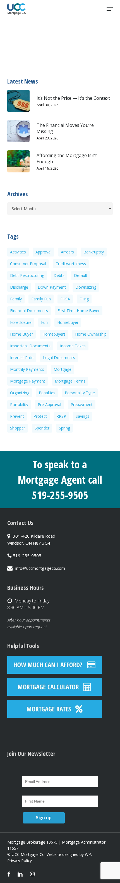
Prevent (17, 416)
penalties (47, 392)
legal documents (59, 357)
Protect (40, 416)
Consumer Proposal (28, 263)
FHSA (65, 299)
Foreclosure (21, 322)
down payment (52, 287)
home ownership (91, 334)
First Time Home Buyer (78, 310)
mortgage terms (70, 381)
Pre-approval (49, 404)
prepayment (82, 404)
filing (84, 299)
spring (64, 428)
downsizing (85, 287)
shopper (17, 428)
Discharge (19, 287)
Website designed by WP (69, 854)
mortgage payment (27, 381)
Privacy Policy (19, 860)
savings (82, 416)
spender (42, 428)
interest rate (21, 357)
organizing (19, 392)
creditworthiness (71, 263)
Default (80, 275)
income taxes (73, 345)
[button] (110, 9)
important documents (30, 345)
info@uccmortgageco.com (40, 568)
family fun (41, 299)
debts (59, 275)
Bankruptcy (93, 252)
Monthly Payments (27, 369)
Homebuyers (54, 334)
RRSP (61, 416)
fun (44, 322)
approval (43, 252)
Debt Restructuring (27, 275)
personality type (80, 392)
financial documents (29, 310)
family (16, 299)
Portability (19, 404)
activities (18, 252)
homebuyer (67, 322)
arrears (67, 252)
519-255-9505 (27, 555)
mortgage (62, 369)
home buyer (21, 334)
